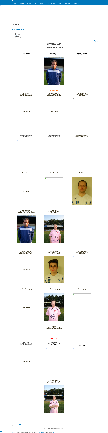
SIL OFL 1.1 (55, 432)
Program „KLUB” (76, 3)
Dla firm (47, 3)
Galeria (41, 3)
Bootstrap (13, 432)
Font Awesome (43, 432)
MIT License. (38, 432)
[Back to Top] (1, 431)
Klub (35, 3)
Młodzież (29, 3)
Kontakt (53, 3)
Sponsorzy (59, 3)
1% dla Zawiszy (67, 3)
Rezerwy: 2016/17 (20, 29)
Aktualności (15, 3)
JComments (94, 430)
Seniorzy (22, 3)
